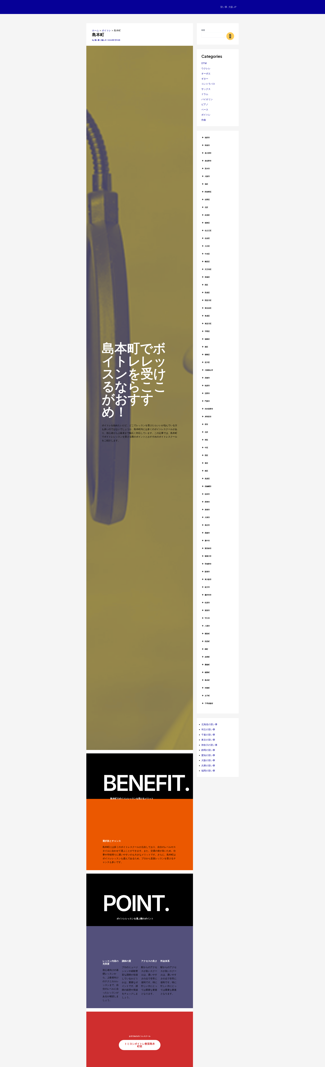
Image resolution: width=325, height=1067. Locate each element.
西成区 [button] (207, 292)
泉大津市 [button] (208, 153)
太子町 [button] (207, 696)
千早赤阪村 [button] (209, 703)
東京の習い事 (208, 739)
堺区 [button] (206, 440)
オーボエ (205, 73)
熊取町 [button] (207, 634)
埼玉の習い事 (208, 729)
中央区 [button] (207, 254)
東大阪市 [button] (208, 579)
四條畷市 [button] (208, 486)
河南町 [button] (207, 688)
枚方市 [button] (207, 587)
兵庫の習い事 (208, 765)
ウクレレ (205, 68)
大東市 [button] (207, 517)
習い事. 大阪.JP (228, 7)
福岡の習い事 (208, 770)
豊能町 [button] (207, 665)
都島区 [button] (207, 355)
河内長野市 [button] (209, 409)
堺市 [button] (206, 424)
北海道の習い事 (209, 724)
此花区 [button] (207, 215)
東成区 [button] (207, 316)
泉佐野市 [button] (208, 161)
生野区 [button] (207, 199)
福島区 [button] (207, 339)
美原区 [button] (207, 479)
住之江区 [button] (208, 230)
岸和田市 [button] (208, 417)
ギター (204, 78)
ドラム (204, 94)
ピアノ (204, 104)
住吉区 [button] (207, 238)
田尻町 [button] (207, 641)
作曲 (203, 120)
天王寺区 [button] (208, 269)
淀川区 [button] (207, 362)
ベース (204, 109)
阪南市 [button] (207, 572)
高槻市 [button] (207, 533)
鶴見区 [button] (207, 261)
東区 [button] (206, 463)
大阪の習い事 (208, 760)
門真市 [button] (207, 401)
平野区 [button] (207, 331)
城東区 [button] (207, 223)
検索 (203, 30)
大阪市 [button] (207, 176)
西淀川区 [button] (208, 300)
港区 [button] (206, 347)
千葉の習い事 (208, 734)
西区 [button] (206, 285)
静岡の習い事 (208, 750)
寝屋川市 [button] (208, 556)
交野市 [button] (207, 393)
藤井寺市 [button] (208, 595)
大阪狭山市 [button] (209, 370)
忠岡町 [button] (207, 657)
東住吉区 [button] (208, 308)
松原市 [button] (207, 603)
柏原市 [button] (207, 386)
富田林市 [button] (208, 548)
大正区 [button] (207, 246)
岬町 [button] (206, 649)
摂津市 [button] (207, 502)
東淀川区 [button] (208, 324)
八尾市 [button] (207, 626)
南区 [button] (206, 471)
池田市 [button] (207, 137)
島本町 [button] (207, 680)
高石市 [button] (207, 525)
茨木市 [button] (207, 168)
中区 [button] (206, 448)
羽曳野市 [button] (208, 564)
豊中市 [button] (207, 541)
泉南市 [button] (207, 510)
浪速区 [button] (207, 277)
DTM (204, 63)
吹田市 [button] (207, 494)
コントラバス (208, 83)
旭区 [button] (206, 184)
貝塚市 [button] (207, 378)
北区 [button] (206, 207)
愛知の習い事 (208, 755)
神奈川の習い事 (209, 745)
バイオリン (207, 99)
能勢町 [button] (207, 672)
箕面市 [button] (207, 610)
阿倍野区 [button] (208, 192)
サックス (205, 89)
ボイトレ (205, 114)
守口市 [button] (207, 618)
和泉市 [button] (207, 145)
